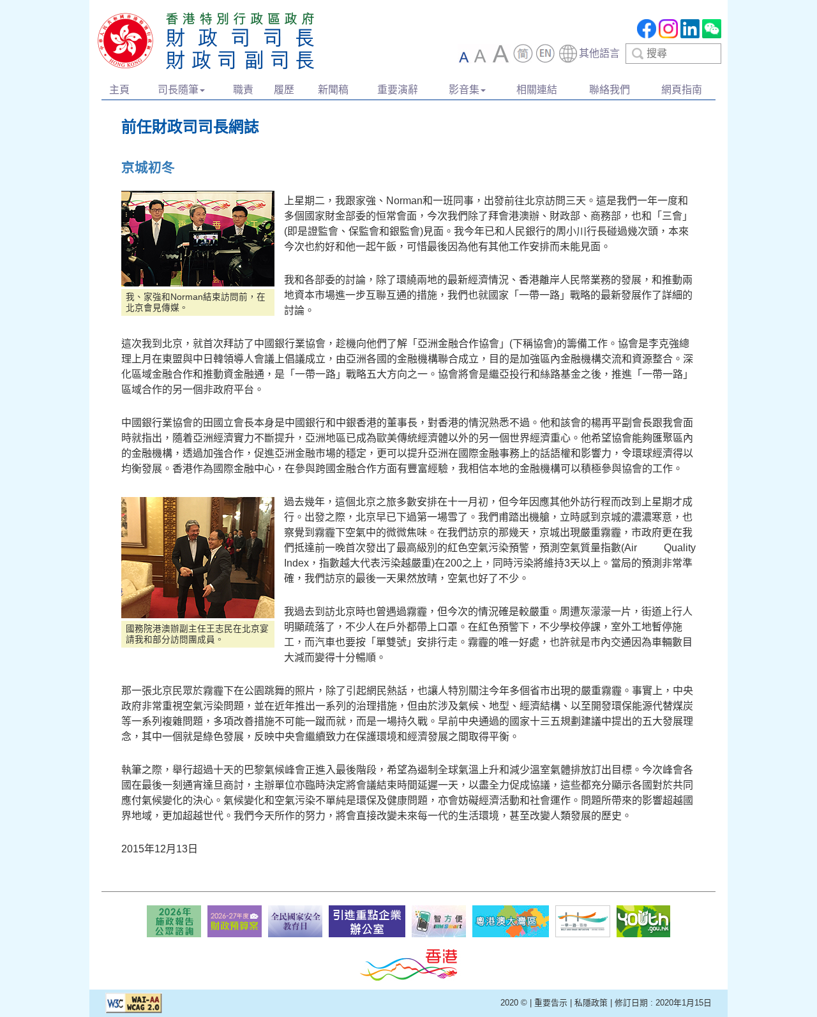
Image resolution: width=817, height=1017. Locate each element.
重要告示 (550, 1002)
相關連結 (536, 89)
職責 (243, 89)
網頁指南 (681, 89)
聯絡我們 (609, 89)
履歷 (284, 89)
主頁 (119, 89)
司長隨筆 (178, 89)
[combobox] (589, 53)
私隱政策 (591, 1002)
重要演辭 (397, 89)
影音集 (464, 89)
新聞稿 (333, 89)
